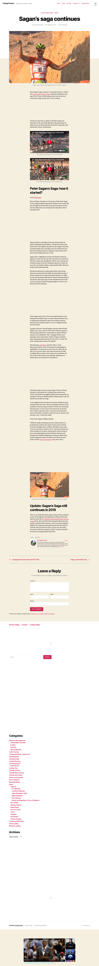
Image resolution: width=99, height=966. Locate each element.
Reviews (13, 747)
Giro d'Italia (14, 802)
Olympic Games (15, 805)
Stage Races (14, 807)
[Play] (70, 952)
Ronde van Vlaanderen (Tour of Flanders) (25, 800)
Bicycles (69, 3)
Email (52, 594)
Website (32, 601)
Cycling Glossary (15, 761)
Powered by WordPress (40, 925)
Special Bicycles (15, 749)
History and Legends (16, 777)
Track (12, 812)
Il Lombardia (16, 788)
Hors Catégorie (14, 780)
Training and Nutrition (16, 821)
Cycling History (85, 3)
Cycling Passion (8, 3)
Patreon (62, 546)
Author (32, 537)
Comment (33, 581)
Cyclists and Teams (47, 12)
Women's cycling (14, 826)
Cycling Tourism (14, 770)
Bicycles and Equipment (17, 740)
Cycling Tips (76, 3)
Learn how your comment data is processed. (43, 613)
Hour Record (14, 766)
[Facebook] (65, 540)
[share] (62, 940)
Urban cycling (13, 823)
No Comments (63, 24)
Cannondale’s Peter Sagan (41, 94)
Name (32, 594)
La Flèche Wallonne (18, 791)
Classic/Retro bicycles (18, 742)
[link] (25, 940)
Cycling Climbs (14, 759)
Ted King (43, 345)
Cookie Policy (35, 625)
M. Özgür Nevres (39, 24)
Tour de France (15, 810)
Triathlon (13, 814)
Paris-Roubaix (16, 798)
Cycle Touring (14, 752)
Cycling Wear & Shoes (16, 773)
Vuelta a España (15, 819)
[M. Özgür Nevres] (33, 543)
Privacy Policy (14, 625)
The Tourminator (45, 440)
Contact (25, 625)
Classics (13, 786)
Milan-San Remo (17, 796)
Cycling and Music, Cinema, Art (19, 754)
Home (58, 3)
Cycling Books (14, 756)
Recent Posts (37, 537)
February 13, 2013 (51, 24)
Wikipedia (37, 198)
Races (63, 3)
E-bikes (13, 745)
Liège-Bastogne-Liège (19, 793)
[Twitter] (67, 540)
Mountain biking (14, 782)
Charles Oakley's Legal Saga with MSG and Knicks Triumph (44, 940)
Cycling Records (14, 763)
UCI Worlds (14, 816)
